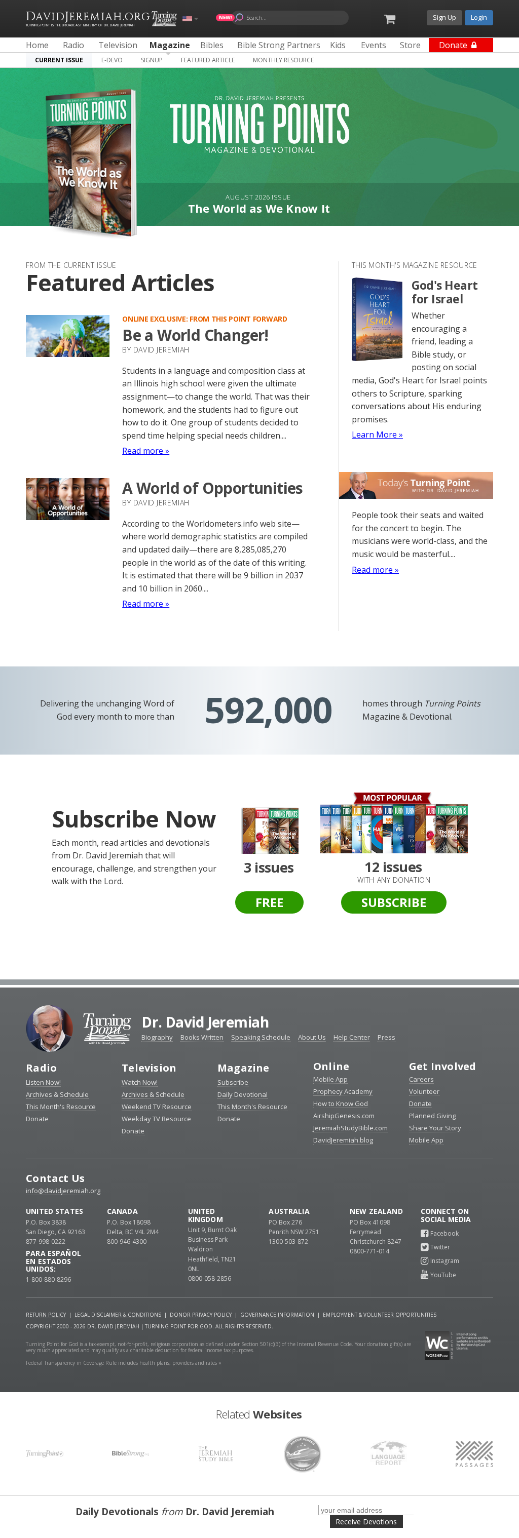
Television (149, 1068)
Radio (41, 1068)
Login (479, 17)
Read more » (145, 450)
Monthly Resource (283, 60)
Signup (152, 60)
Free (269, 902)
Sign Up (444, 17)
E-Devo (112, 60)
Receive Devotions (366, 1521)
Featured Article (208, 60)
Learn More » (377, 434)
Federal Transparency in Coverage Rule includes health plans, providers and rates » (123, 1362)
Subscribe (393, 902)
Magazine (243, 1068)
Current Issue (59, 60)
